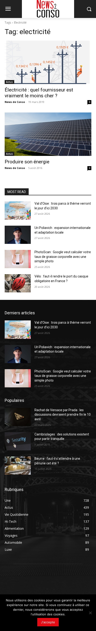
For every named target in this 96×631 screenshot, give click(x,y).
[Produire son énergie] (48, 134)
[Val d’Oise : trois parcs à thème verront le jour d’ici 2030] (18, 210)
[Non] (90, 612)
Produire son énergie (27, 162)
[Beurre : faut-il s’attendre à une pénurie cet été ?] (18, 465)
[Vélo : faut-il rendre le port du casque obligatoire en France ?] (18, 283)
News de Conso (15, 102)
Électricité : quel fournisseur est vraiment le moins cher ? (39, 92)
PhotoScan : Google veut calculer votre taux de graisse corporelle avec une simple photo (62, 256)
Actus (9, 82)
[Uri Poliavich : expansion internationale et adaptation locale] (18, 235)
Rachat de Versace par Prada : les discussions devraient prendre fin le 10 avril (62, 414)
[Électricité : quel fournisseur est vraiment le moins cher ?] (48, 62)
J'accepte (48, 622)
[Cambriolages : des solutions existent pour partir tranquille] (18, 441)
